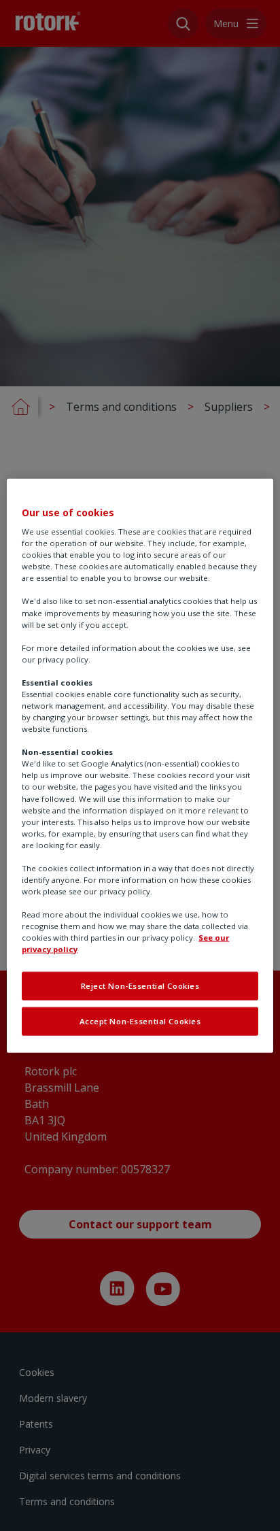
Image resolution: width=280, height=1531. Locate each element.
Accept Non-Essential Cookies (140, 1021)
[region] (140, 765)
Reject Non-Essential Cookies (140, 986)
